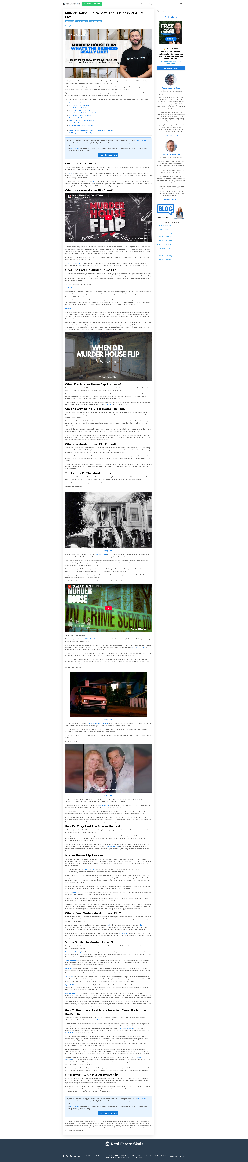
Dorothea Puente (101, 554)
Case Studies (100, 1155)
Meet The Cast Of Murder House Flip (80, 108)
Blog (150, 4)
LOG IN (181, 4)
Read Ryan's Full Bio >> (171, 199)
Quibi (109, 925)
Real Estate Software (164, 240)
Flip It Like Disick (71, 985)
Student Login (137, 1157)
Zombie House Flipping (73, 952)
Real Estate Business (164, 237)
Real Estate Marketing (164, 244)
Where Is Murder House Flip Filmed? (80, 115)
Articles (117, 1155)
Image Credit (108, 551)
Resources (124, 1155)
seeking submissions (112, 846)
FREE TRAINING (89, 1155)
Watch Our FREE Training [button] (92, 4)
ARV (93, 181)
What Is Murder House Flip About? (79, 105)
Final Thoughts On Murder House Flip (80, 133)
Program (109, 1155)
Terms (132, 1155)
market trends (128, 1028)
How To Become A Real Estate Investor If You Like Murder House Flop (91, 130)
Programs (144, 4)
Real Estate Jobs (163, 252)
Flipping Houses (162, 229)
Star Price (91, 836)
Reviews (168, 4)
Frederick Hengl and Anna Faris (98, 723)
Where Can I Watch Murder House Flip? (81, 125)
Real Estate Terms (163, 248)
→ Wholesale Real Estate (164, 225)
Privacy (139, 1155)
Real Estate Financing (164, 256)
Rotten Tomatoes (88, 869)
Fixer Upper (69, 977)
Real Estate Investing (164, 233)
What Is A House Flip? (75, 103)
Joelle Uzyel (69, 308)
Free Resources (159, 4)
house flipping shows (82, 21)
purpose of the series (74, 263)
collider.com (77, 892)
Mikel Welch (69, 288)
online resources (70, 1032)
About (175, 4)
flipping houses (69, 21)
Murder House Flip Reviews (77, 123)
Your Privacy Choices (124, 1157)
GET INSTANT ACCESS (171, 68)
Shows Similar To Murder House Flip (80, 128)
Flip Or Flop (68, 968)
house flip (69, 173)
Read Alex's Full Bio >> (171, 135)
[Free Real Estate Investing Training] (171, 32)
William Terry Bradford (92, 639)
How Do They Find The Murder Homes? (81, 120)
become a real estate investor (98, 1020)
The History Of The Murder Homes (80, 118)
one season (91, 394)
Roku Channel (123, 933)
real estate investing (95, 21)
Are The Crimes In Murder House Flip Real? (82, 113)
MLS (120, 1028)
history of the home (138, 647)
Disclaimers (147, 1155)
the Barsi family (104, 805)
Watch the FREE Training (108, 155)
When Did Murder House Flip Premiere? (81, 110)
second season (108, 404)
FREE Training (75, 148)
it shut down (142, 925)
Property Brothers (71, 960)
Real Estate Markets (164, 259)
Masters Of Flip (70, 993)
